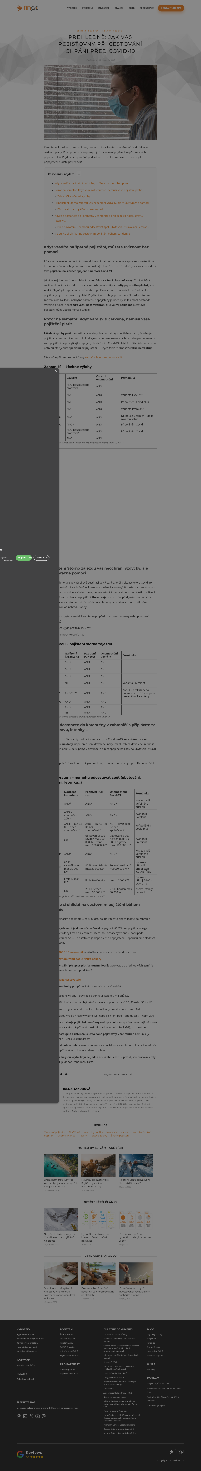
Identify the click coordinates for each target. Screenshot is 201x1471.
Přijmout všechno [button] (25, 557)
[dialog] (100, 735)
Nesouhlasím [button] (42, 557)
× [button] (55, 371)
